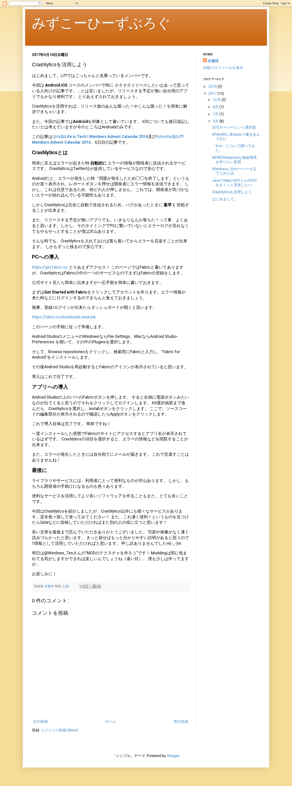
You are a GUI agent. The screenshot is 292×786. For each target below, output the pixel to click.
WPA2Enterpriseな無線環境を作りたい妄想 (234, 159)
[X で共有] (90, 586)
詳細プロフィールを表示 (223, 68)
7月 (216, 114)
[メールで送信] (81, 586)
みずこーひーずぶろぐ (101, 23)
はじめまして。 (225, 199)
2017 (213, 93)
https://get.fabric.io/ (50, 267)
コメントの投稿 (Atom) (59, 730)
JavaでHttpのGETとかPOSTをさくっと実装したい (234, 182)
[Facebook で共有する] (94, 586)
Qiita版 (100, 136)
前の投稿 (181, 721)
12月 (217, 100)
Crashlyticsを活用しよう (232, 192)
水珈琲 (213, 61)
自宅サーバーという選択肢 (234, 127)
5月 (216, 121)
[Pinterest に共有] (99, 586)
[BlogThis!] (86, 586)
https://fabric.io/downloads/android (63, 317)
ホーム (110, 721)
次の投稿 (40, 721)
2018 (213, 86)
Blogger (173, 756)
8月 (216, 107)
